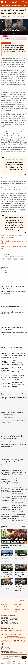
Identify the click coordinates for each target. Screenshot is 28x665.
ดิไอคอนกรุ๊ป (4, 257)
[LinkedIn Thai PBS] (2, 644)
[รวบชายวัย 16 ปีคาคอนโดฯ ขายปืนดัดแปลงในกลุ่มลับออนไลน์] (6, 481)
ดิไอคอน (11, 257)
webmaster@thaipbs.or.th (12, 636)
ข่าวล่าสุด (21, 259)
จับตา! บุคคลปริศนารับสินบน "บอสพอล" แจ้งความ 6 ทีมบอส (14, 242)
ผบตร (3, 259)
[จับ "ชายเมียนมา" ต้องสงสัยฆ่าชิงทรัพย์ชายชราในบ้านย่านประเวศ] (6, 499)
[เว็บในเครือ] (2, 2)
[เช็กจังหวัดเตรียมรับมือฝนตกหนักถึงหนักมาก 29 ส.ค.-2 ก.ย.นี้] (6, 370)
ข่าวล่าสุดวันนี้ (4, 262)
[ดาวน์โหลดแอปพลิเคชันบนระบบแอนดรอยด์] (14, 623)
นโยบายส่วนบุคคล (5, 609)
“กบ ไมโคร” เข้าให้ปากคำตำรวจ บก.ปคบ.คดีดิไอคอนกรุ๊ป (11, 236)
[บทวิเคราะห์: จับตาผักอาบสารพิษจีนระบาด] (21, 553)
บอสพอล (9, 259)
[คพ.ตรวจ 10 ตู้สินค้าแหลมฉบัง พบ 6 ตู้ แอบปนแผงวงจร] (14, 339)
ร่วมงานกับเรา (4, 612)
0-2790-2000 (6, 634)
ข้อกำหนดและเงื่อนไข (18, 604)
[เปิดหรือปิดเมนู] (23, 2)
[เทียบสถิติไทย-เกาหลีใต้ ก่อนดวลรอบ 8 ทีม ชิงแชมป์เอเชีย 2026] (14, 318)
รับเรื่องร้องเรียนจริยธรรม (19, 609)
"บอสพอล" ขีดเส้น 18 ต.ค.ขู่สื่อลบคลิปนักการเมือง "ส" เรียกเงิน (13, 248)
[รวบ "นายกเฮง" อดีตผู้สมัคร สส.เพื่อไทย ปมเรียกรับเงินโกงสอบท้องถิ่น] (14, 427)
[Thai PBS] (13, 2)
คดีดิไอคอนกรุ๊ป (19, 257)
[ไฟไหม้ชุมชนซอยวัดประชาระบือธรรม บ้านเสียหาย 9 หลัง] (6, 385)
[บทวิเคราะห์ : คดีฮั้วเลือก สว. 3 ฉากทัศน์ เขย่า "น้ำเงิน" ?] (21, 567)
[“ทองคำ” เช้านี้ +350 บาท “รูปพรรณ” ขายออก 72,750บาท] (14, 277)
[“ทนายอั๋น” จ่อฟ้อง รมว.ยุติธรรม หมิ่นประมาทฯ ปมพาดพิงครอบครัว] (6, 472)
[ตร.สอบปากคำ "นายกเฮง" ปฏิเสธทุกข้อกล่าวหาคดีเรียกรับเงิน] (14, 403)
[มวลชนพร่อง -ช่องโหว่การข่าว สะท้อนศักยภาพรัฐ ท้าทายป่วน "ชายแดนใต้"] (6, 508)
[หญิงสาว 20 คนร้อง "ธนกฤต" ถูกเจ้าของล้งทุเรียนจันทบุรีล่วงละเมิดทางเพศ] (14, 451)
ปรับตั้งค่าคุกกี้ (17, 612)
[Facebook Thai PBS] (2, 641)
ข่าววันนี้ (15, 259)
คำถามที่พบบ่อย (4, 607)
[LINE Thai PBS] (15, 641)
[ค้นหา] (5, 2)
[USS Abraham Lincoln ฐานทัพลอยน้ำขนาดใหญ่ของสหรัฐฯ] (7, 553)
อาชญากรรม (4, 16)
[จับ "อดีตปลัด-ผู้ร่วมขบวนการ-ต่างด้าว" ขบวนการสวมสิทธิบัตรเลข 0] (6, 490)
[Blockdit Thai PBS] (24, 641)
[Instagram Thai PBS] (8, 641)
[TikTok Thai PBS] (21, 641)
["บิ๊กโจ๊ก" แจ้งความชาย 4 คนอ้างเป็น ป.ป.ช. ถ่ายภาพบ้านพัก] (6, 516)
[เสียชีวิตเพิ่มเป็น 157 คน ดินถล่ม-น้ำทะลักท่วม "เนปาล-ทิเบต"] (6, 377)
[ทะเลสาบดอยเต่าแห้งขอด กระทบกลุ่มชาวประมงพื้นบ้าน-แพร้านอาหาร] (14, 298)
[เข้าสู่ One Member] (26, 2)
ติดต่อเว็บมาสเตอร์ (18, 607)
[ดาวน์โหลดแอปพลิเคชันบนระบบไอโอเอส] (14, 619)
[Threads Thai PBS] (12, 641)
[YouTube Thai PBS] (18, 641)
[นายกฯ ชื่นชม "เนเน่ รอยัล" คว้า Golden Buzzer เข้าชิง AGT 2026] (6, 355)
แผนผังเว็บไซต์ (4, 604)
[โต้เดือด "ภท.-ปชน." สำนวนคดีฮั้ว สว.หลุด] (7, 581)
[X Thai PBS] (5, 641)
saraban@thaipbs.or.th (20, 637)
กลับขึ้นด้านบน (21, 600)
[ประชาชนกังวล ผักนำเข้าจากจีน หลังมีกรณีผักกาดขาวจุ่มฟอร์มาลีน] (7, 567)
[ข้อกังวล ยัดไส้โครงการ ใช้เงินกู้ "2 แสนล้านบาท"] (21, 581)
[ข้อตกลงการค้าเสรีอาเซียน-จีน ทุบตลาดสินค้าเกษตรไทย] (14, 536)
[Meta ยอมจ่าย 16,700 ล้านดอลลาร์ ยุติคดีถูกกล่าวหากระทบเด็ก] (6, 363)
